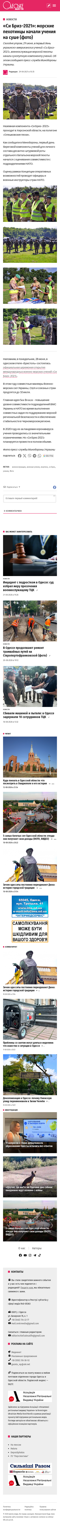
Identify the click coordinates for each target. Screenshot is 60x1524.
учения (6, 471)
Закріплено (49, 6)
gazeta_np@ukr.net (21, 1364)
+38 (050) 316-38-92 (21, 1360)
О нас (21, 1248)
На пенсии (16, 1444)
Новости (11, 19)
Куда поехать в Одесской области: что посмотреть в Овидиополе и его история (25, 782)
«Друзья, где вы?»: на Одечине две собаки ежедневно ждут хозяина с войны (29, 1189)
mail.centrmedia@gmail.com (25, 1323)
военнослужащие (19, 467)
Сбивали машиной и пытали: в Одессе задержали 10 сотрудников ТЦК (28, 715)
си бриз (52, 467)
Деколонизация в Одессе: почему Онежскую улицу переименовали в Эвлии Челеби (27, 1100)
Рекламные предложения (24, 1356)
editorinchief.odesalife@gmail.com (28, 1335)
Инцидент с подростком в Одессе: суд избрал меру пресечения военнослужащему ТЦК (28, 586)
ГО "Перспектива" (19, 1456)
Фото (12, 471)
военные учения (33, 467)
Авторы (37, 1248)
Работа (14, 1448)
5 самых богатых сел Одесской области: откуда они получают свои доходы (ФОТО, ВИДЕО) (28, 837)
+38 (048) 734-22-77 (20, 1319)
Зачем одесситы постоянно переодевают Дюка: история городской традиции (29, 886)
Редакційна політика (29, 1508)
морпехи (44, 467)
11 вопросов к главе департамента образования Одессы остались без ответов (29, 1144)
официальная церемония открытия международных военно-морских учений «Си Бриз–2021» (30, 371)
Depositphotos (17, 1452)
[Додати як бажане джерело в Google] (48, 456)
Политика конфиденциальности (11, 1508)
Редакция (13, 71)
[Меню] (54, 5)
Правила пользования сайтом (48, 1508)
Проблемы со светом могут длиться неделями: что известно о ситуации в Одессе (28, 1044)
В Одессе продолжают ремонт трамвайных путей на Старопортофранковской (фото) (25, 651)
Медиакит (16, 1352)
